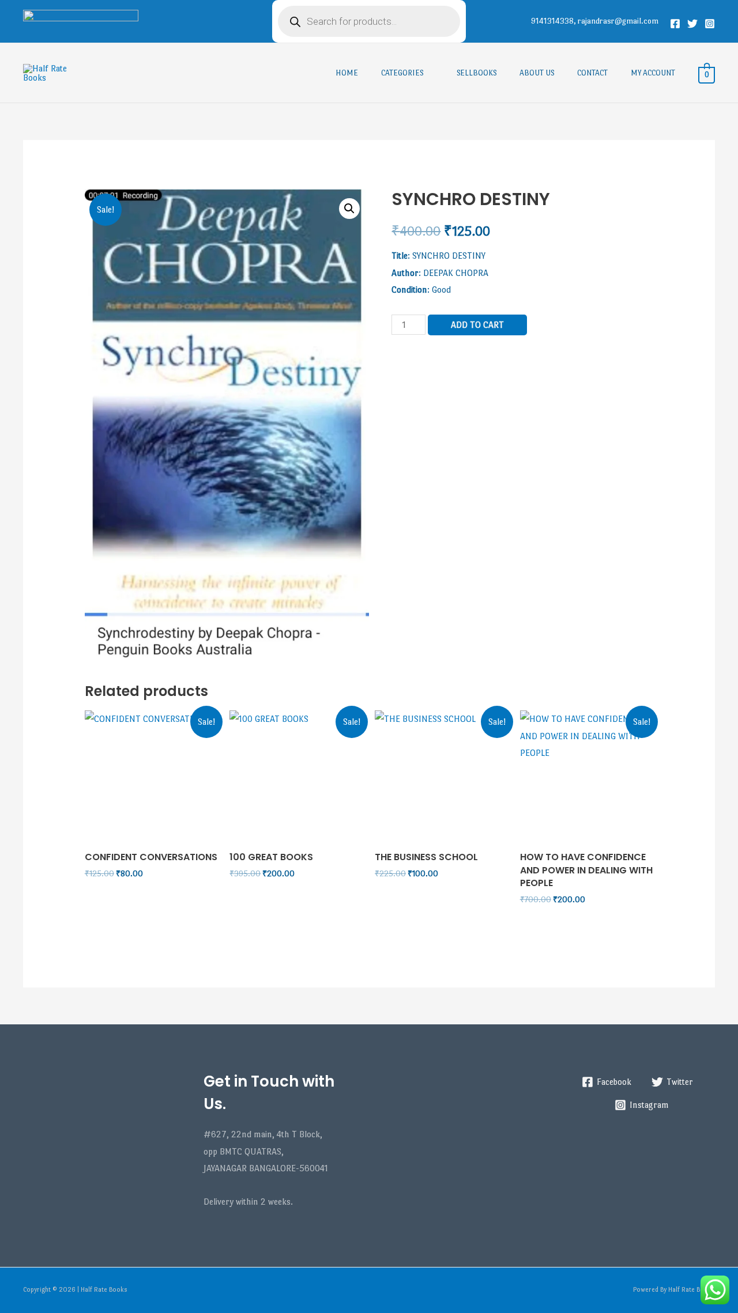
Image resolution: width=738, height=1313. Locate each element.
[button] (349, 208)
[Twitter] (692, 23)
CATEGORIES (402, 73)
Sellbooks (476, 73)
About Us (536, 73)
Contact (592, 73)
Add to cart (477, 325)
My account (653, 73)
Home (347, 73)
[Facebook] (675, 23)
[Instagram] (710, 23)
